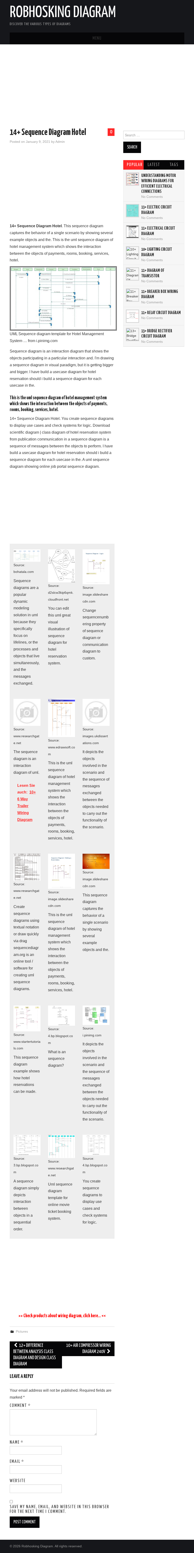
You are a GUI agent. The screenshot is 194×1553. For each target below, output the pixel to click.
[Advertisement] (97, 87)
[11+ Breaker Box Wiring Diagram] (132, 295)
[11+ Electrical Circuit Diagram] (132, 232)
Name (16, 1442)
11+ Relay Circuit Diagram (161, 313)
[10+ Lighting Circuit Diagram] (132, 253)
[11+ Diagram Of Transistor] (132, 274)
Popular (134, 165)
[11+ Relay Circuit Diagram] (132, 316)
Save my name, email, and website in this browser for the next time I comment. (59, 1509)
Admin (60, 142)
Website (18, 1481)
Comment (20, 1406)
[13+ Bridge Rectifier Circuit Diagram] (132, 334)
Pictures (22, 1331)
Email (17, 1462)
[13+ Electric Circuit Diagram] (132, 211)
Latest (154, 165)
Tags (174, 165)
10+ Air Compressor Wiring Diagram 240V (88, 1348)
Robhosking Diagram (63, 12)
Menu (97, 38)
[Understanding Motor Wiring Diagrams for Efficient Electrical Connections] (132, 179)
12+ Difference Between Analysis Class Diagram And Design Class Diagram (34, 1354)
